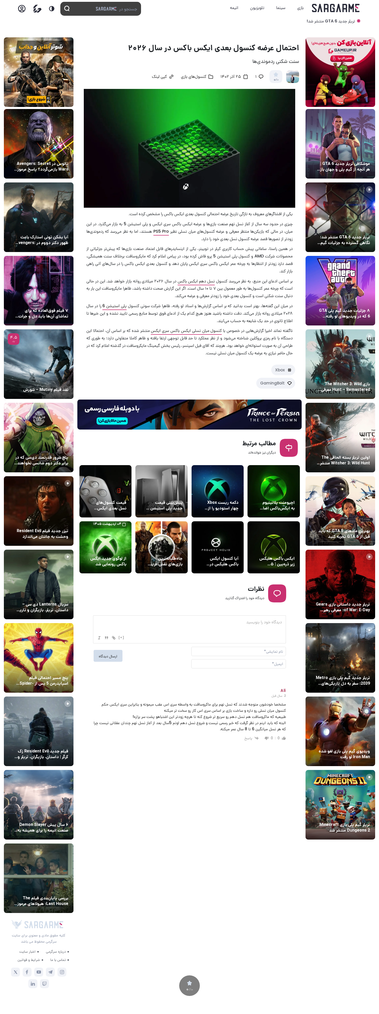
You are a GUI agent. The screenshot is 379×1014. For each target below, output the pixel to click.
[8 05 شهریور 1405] (38, 144)
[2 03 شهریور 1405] (38, 364)
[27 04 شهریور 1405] (38, 437)
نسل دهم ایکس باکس (196, 281)
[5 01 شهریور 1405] (38, 731)
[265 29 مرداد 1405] (38, 805)
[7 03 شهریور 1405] (340, 731)
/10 (276, 79)
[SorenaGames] (17, 924)
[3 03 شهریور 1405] (38, 511)
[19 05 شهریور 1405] (38, 217)
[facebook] (27, 972)
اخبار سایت (27, 951)
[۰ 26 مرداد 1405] (38, 584)
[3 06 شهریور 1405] (340, 217)
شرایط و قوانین (29, 959)
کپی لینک (159, 77)
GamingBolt (272, 383)
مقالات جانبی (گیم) (353, 154)
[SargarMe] (43, 924)
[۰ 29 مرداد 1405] (340, 805)
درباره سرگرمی (56, 951)
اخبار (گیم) (228, 493)
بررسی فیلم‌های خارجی (50, 380)
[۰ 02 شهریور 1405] (38, 878)
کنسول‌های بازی (193, 77)
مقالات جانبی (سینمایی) (48, 301)
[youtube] (38, 972)
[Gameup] (37, 8)
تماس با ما (58, 959)
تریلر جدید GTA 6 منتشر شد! (331, 21)
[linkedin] (32, 983)
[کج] (99, 638)
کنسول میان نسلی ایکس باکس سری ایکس (186, 330)
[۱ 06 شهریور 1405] (340, 144)
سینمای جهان (56, 154)
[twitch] (44, 983)
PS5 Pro (161, 231)
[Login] (22, 10)
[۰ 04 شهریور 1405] (340, 364)
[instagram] (62, 972)
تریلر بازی (361, 227)
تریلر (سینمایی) (54, 521)
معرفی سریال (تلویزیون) (48, 594)
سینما (280, 8)
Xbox (280, 370)
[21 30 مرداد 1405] (38, 658)
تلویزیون (257, 8)
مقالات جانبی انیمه (52, 815)
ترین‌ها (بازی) (357, 521)
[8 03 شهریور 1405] (340, 290)
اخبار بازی (117, 548)
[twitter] (15, 972)
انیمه (234, 8)
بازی (300, 8)
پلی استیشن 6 (114, 306)
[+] (121, 637)
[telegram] (50, 972)
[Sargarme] (336, 8)
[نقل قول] (106, 638)
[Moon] (51, 8)
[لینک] (113, 638)
